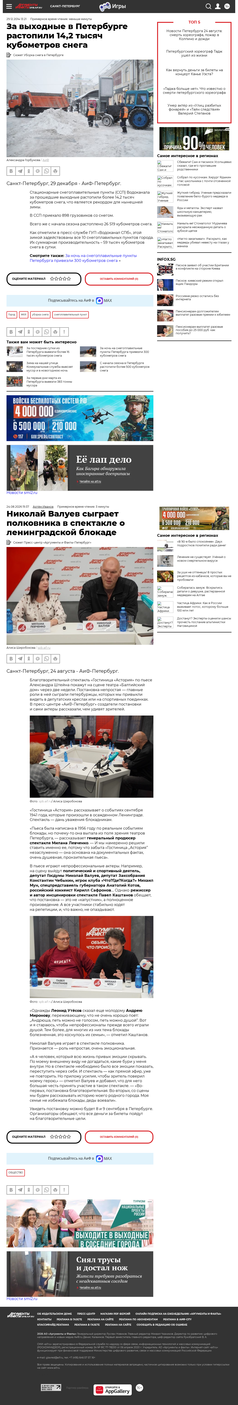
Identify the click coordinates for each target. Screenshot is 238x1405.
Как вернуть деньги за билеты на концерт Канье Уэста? (194, 72)
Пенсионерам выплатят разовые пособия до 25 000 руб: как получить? (199, 330)
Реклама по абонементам (138, 1319)
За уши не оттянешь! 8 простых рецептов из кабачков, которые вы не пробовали (204, 576)
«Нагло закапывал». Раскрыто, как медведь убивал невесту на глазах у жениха (203, 242)
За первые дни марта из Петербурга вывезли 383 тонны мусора (49, 381)
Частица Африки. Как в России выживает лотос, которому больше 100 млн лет (202, 606)
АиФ (46, 160)
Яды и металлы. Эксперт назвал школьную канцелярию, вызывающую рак (200, 211)
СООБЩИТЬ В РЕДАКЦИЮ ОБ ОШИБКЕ (162, 1324)
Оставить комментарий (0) (119, 278)
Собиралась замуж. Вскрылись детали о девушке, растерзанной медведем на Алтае (201, 591)
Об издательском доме (54, 1313)
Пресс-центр (86, 1313)
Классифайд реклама (53, 1324)
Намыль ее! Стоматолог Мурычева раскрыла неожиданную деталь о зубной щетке (202, 227)
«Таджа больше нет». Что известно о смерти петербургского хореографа (194, 91)
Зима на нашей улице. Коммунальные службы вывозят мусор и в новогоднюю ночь (49, 366)
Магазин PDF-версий (115, 1313)
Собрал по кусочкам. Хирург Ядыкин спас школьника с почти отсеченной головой (204, 181)
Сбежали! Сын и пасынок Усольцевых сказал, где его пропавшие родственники (204, 165)
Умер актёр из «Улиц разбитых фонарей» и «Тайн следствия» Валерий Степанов (194, 109)
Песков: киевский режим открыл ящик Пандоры (199, 282)
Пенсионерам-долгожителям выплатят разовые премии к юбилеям (203, 313)
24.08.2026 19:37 (18, 506)
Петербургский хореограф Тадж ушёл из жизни (194, 53)
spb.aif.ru (44, 647)
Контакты (44, 1319)
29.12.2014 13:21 (16, 19)
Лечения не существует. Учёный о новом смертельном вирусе (201, 558)
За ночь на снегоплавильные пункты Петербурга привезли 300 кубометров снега (83, 258)
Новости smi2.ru (22, 492)
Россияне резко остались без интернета (197, 297)
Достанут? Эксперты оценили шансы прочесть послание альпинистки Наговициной (204, 622)
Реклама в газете (69, 1319)
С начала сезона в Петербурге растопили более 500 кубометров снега (124, 366)
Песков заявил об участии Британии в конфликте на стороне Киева (202, 267)
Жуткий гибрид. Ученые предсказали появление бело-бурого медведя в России (204, 196)
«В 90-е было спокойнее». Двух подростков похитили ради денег (201, 543)
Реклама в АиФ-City (177, 1319)
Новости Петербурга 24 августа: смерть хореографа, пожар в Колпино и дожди (194, 35)
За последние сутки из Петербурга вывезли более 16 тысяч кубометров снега (47, 351)
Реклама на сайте (100, 1319)
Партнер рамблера (77, 1387)
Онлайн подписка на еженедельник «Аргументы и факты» (178, 1313)
